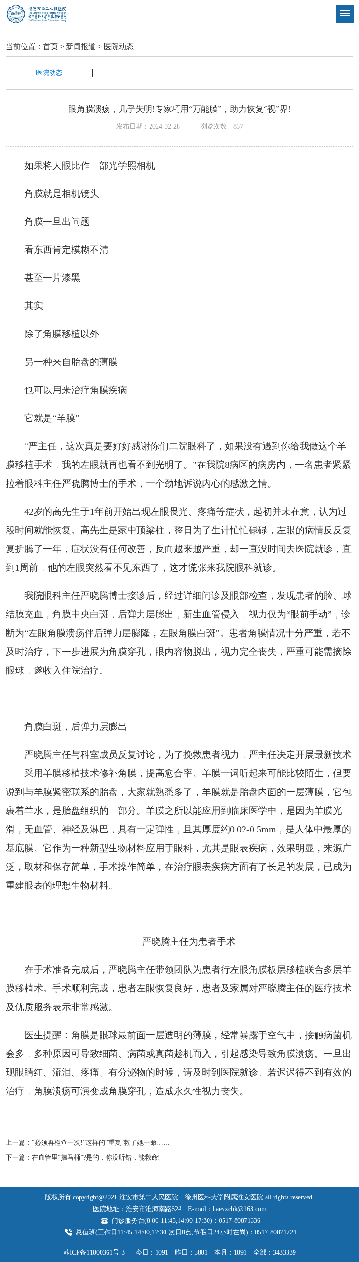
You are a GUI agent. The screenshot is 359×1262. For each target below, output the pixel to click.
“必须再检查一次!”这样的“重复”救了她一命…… (101, 1142)
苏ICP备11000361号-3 (94, 1252)
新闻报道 (81, 46)
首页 (50, 46)
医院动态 (119, 46)
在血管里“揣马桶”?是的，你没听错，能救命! (96, 1157)
